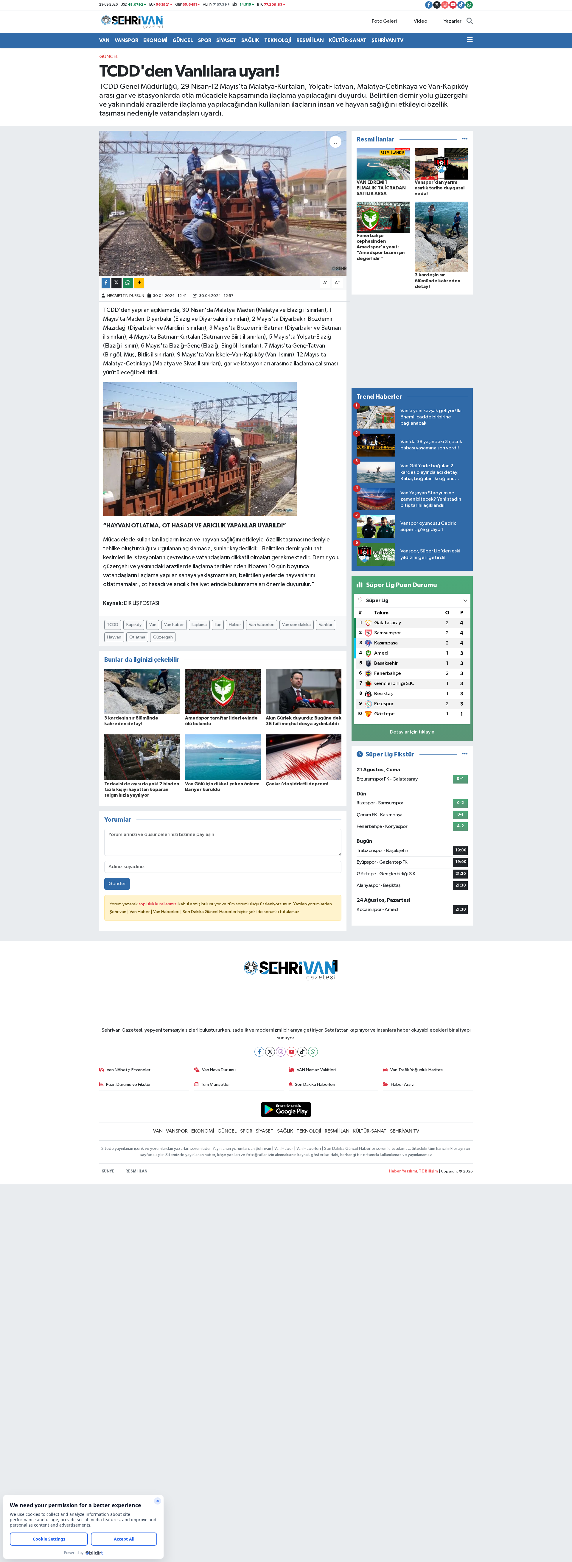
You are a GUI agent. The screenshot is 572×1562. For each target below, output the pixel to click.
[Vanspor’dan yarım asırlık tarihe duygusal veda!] (441, 163)
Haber (235, 624)
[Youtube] (291, 1052)
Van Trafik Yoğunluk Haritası (416, 1070)
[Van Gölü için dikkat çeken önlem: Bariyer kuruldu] (223, 756)
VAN (104, 40)
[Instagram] (281, 1052)
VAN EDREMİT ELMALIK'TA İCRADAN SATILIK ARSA (381, 188)
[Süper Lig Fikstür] (465, 754)
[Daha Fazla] (139, 283)
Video (420, 21)
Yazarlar (452, 21)
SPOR (204, 40)
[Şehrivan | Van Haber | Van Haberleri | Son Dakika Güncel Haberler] (133, 21)
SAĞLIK (250, 40)
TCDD (112, 624)
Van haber (174, 624)
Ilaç (218, 624)
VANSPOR (126, 40)
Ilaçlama (199, 624)
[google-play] (286, 1109)
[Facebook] (259, 1052)
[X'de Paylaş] (116, 283)
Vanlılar (325, 624)
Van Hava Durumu (219, 1070)
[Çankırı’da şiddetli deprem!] (303, 756)
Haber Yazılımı (403, 1171)
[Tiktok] (302, 1052)
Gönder (117, 883)
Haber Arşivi (402, 1084)
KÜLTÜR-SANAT (347, 40)
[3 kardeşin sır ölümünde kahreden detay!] (142, 691)
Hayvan (114, 637)
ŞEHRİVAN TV (387, 40)
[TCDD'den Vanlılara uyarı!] (223, 203)
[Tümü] (465, 139)
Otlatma (137, 637)
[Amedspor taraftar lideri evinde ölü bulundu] (223, 691)
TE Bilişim (428, 1171)
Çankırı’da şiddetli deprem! (297, 783)
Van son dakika (296, 624)
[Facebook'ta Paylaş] (106, 283)
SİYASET (226, 40)
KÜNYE (108, 1171)
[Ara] (470, 21)
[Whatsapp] (313, 1052)
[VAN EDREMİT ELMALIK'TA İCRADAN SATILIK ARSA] (383, 163)
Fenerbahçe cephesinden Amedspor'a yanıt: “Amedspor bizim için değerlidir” (381, 247)
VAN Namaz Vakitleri (316, 1070)
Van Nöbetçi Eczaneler (128, 1070)
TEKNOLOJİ (277, 40)
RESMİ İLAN (310, 40)
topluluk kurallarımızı (158, 904)
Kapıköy (134, 624)
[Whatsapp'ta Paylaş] (128, 283)
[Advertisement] (412, 341)
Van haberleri (261, 624)
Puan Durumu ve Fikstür (128, 1084)
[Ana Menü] (470, 40)
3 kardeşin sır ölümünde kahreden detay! (437, 280)
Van (152, 624)
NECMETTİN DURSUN (125, 296)
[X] (270, 1052)
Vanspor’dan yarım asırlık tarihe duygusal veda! (439, 188)
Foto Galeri (384, 21)
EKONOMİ (155, 40)
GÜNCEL (182, 40)
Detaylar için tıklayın (412, 732)
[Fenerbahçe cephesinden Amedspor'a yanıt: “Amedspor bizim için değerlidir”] (383, 217)
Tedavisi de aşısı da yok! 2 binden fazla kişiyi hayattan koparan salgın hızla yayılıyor (141, 789)
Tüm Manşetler (215, 1084)
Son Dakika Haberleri (315, 1084)
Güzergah (163, 637)
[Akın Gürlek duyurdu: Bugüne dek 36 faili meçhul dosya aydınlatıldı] (303, 691)
